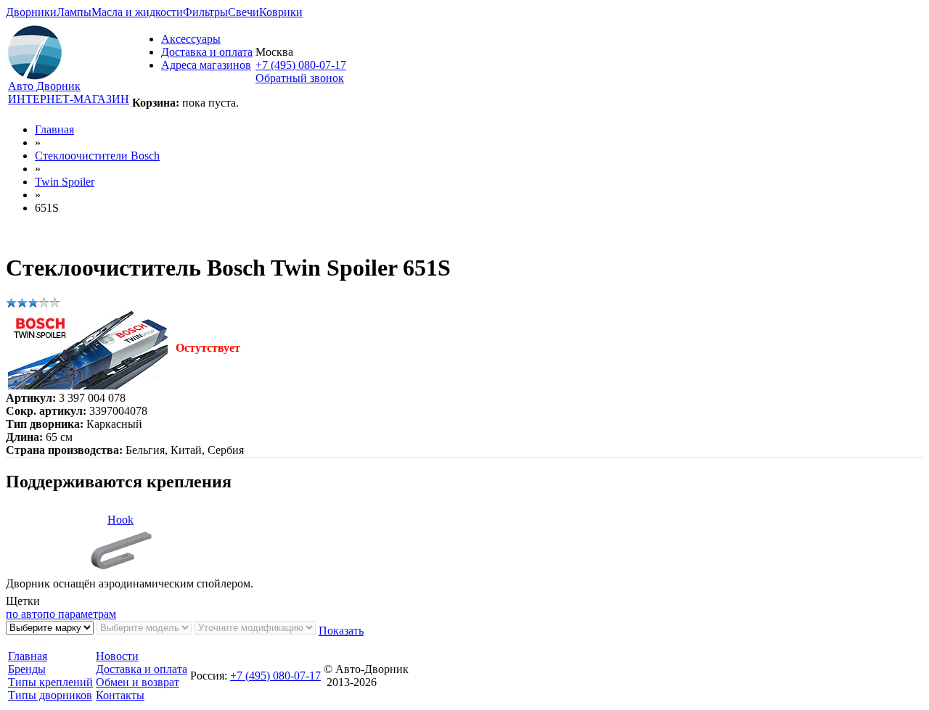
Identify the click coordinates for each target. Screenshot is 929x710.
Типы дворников (50, 695)
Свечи (243, 12)
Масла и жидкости (137, 12)
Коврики (281, 12)
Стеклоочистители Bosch (97, 155)
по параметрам (79, 614)
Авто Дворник (44, 86)
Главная (54, 129)
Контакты (120, 695)
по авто (24, 614)
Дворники (31, 12)
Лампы (74, 12)
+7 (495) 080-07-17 (300, 65)
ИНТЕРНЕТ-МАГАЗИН (68, 99)
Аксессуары (191, 39)
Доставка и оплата (207, 52)
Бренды (27, 669)
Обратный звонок (299, 78)
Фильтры (205, 12)
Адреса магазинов (206, 65)
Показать (341, 630)
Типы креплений (50, 682)
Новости (117, 656)
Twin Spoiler (64, 182)
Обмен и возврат (137, 682)
